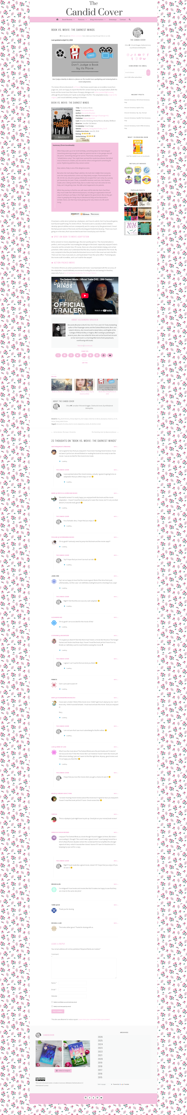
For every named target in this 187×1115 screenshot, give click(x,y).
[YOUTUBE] (101, 1097)
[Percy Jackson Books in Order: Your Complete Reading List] (144, 229)
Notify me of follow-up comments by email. (65, 1002)
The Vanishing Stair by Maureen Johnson (104, 432)
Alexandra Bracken (88, 113)
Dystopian (85, 128)
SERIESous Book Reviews (60, 832)
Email (53, 989)
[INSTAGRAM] (85, 1097)
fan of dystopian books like (80, 273)
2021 (100, 1055)
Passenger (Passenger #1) (100, 115)
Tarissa (54, 814)
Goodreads (88, 345)
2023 (100, 1047)
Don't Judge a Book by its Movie (90, 419)
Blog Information (96, 19)
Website (80, 345)
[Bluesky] (144, 59)
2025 (100, 1040)
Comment (54, 955)
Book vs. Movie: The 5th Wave (61, 392)
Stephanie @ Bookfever (60, 635)
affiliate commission (76, 36)
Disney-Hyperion (89, 118)
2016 (100, 1073)
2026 (100, 1036)
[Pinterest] (144, 55)
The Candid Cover (62, 470)
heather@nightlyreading (60, 447)
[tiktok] (131, 55)
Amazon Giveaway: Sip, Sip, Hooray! (135, 113)
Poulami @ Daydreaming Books (62, 537)
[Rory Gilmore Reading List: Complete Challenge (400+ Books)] (144, 200)
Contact (123, 19)
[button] (129, 19)
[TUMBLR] (93, 1097)
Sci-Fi (105, 128)
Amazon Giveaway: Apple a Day (134, 108)
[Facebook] (148, 55)
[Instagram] (128, 55)
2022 (100, 1051)
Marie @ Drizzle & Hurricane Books (64, 493)
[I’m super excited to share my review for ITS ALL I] (76, 1053)
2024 (100, 1044)
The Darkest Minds (87, 110)
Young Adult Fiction (95, 128)
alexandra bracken (62, 424)
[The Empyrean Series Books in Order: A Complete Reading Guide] (144, 214)
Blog (59, 419)
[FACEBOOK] (89, 1097)
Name (54, 983)
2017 (100, 1070)
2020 (100, 1058)
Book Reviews (67, 19)
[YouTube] (139, 55)
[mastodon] (141, 59)
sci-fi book (76, 87)
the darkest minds (95, 424)
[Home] (57, 19)
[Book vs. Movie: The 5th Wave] (61, 385)
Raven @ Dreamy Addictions (61, 793)
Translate (126, 1084)
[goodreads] (136, 59)
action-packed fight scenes (103, 92)
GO (148, 73)
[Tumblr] (132, 59)
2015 (100, 1077)
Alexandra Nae (56, 617)
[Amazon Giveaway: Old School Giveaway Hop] (131, 229)
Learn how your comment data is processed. (94, 1019)
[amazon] (135, 55)
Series (53, 421)
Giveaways (113, 19)
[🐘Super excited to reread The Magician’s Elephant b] (49, 1053)
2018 (100, 1066)
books (87, 424)
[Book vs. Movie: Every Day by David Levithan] (84, 385)
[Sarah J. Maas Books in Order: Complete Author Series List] (131, 214)
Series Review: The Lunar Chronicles (64, 432)
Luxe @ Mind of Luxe (58, 747)
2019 (100, 1062)
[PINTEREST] (97, 1097)
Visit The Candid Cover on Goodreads (137, 156)
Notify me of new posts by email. (62, 1006)
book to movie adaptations (77, 424)
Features (81, 19)
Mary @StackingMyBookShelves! (63, 698)
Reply (115, 446)
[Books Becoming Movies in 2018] (107, 385)
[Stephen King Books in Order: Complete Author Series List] (131, 200)
